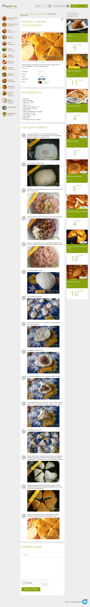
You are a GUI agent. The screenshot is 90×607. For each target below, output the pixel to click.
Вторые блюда (71, 75)
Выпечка (40, 71)
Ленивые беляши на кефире (77, 211)
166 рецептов (11, 94)
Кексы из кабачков (73, 71)
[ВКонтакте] (39, 79)
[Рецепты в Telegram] (84, 601)
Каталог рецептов (59, 6)
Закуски (69, 39)
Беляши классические (74, 176)
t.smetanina (46, 82)
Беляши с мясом (72, 141)
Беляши (70, 36)
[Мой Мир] (44, 79)
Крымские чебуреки (74, 106)
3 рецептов (10, 101)
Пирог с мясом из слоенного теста (77, 247)
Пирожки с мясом (73, 282)
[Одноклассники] (42, 79)
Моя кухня (75, 6)
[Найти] (50, 6)
